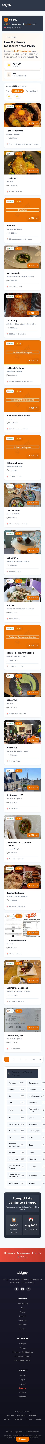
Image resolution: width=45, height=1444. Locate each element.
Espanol (23, 1384)
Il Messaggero (21, 1415)
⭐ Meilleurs (17, 91)
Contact (23, 1348)
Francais (22, 1388)
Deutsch (22, 1392)
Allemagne (22, 1320)
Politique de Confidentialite (22, 1352)
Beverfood (7, 1419)
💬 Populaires (31, 91)
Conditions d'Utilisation (22, 1356)
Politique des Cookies (22, 1360)
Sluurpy (22, 1329)
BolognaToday (18, 1419)
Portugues (22, 1396)
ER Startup (29, 1419)
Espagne (22, 1316)
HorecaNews (32, 1415)
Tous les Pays (22, 1304)
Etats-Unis (22, 1324)
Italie (22, 1308)
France (22, 1312)
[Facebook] (16, 1289)
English (22, 1380)
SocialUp (38, 1419)
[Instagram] (22, 1289)
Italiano (22, 1375)
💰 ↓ (18, 96)
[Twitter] (28, 1289)
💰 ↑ (10, 96)
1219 (33, 1059)
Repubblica (10, 1415)
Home (8, 37)
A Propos (22, 1344)
